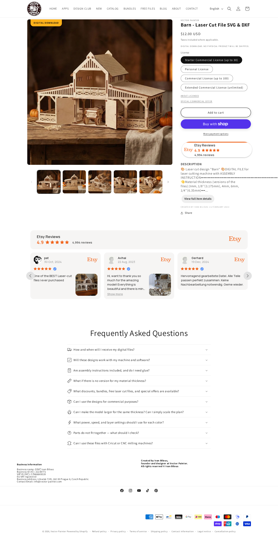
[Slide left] (31, 181)
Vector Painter (58, 531)
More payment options (215, 133)
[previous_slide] (30, 276)
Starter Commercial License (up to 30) (211, 60)
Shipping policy (159, 531)
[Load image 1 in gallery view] (48, 182)
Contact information (183, 531)
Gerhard (197, 258)
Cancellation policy (225, 531)
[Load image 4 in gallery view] (125, 182)
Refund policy (99, 531)
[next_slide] (248, 276)
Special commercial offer (196, 101)
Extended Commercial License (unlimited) (214, 87)
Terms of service (138, 531)
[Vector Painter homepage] (34, 8)
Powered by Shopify (77, 531)
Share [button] (188, 213)
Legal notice (204, 531)
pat (46, 258)
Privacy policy (118, 531)
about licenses (190, 95)
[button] (229, 8)
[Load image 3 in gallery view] (100, 182)
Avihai (122, 258)
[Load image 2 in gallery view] (74, 182)
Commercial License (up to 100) (207, 78)
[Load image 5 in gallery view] (151, 182)
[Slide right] (168, 181)
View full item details (197, 199)
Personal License (197, 69)
